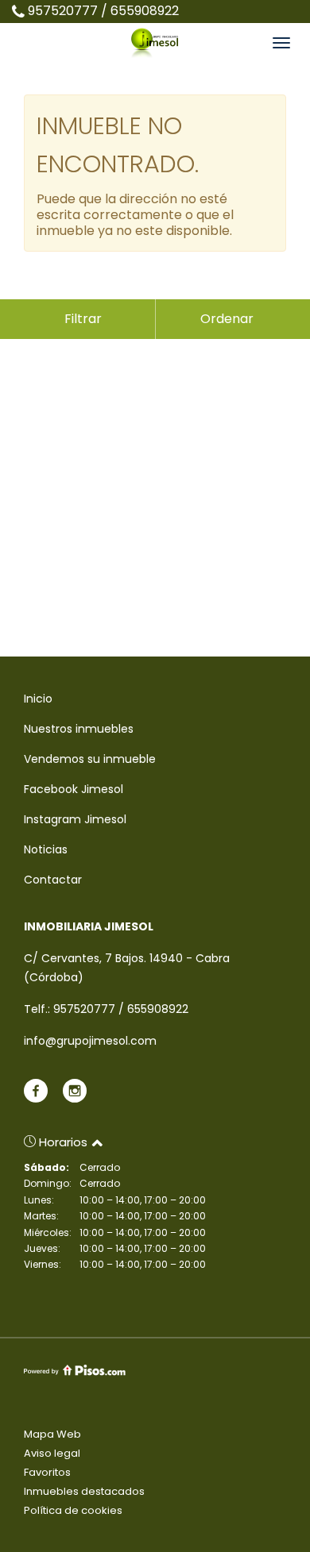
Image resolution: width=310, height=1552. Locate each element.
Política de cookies (73, 1510)
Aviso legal (52, 1453)
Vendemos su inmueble (90, 759)
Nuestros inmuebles (79, 729)
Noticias (46, 849)
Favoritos (47, 1472)
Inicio (38, 699)
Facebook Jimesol (73, 789)
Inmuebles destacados (84, 1491)
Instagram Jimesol (75, 819)
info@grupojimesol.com (90, 1041)
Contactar (53, 880)
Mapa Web (52, 1434)
